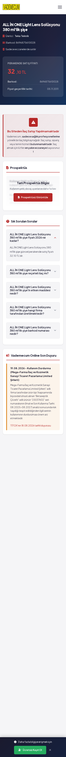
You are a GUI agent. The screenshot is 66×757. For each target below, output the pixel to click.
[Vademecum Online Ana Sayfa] (11, 7)
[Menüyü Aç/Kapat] (60, 7)
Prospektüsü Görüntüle (34, 197)
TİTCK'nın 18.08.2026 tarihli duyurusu (30, 425)
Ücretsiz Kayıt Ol (32, 750)
